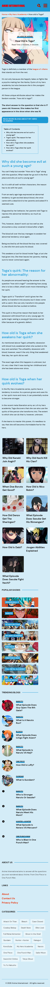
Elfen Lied (40, 928)
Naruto (40, 946)
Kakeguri (37, 940)
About (5, 894)
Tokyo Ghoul (28, 959)
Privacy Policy (10, 902)
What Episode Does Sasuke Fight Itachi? (13, 579)
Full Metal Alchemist (12, 934)
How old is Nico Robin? (35, 488)
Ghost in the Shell (33, 934)
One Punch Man (24, 953)
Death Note (26, 928)
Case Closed (37, 921)
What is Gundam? (25, 780)
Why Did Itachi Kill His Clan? (36, 459)
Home (4, 14)
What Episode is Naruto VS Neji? (24, 751)
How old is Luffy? (25, 765)
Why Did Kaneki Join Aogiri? (11, 459)
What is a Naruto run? (25, 721)
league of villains (40, 69)
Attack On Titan (10, 921)
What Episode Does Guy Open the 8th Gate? (26, 708)
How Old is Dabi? (12, 547)
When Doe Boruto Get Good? (12, 488)
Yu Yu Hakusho (9, 965)
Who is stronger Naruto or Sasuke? (25, 796)
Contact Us (8, 898)
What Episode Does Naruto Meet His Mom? (26, 812)
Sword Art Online (10, 959)
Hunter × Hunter (22, 940)
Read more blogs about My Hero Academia (20, 120)
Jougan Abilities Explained (35, 549)
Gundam (7, 940)
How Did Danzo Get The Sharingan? (11, 519)
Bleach (24, 921)
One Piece (7, 953)
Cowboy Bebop (9, 928)
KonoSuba (7, 946)
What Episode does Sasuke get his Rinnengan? (36, 519)
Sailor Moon (41, 953)
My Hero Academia (18, 14)
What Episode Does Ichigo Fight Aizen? (26, 736)
